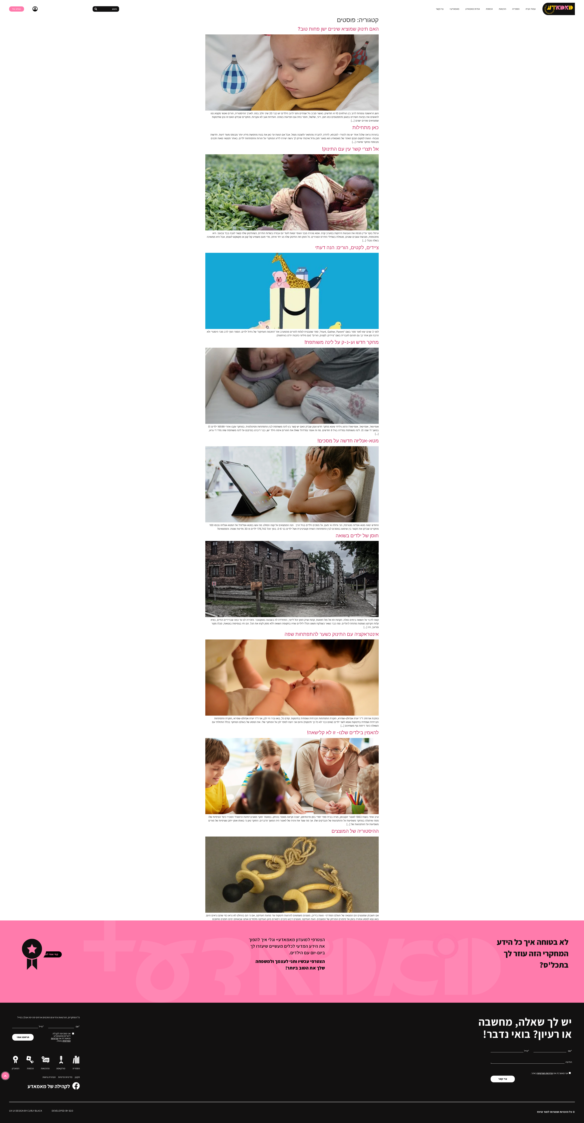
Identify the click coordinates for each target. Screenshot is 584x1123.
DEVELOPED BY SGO (62, 1110)
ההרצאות (45, 1068)
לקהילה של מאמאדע (49, 1086)
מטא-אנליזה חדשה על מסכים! (348, 441)
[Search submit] (96, 9)
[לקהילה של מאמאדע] (76, 1086)
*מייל (526, 1051)
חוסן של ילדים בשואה (357, 536)
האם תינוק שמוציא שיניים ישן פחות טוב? (338, 29)
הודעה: (568, 1062)
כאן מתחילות (365, 127)
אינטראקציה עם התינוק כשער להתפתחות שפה (332, 634)
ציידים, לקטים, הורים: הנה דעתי (347, 247)
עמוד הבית (531, 9)
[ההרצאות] (45, 1059)
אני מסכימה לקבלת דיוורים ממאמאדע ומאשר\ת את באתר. (61, 1037)
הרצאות (502, 9)
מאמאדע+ (454, 9)
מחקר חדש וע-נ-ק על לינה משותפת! (341, 342)
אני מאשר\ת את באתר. (549, 1073)
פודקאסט (60, 1068)
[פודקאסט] (61, 1059)
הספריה (516, 9)
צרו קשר (439, 9)
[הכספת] (30, 1059)
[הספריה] (76, 1059)
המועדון (15, 1068)
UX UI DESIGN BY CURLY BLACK (25, 1110)
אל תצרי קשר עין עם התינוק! (350, 149)
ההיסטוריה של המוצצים (355, 831)
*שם (570, 1051)
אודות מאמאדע (472, 9)
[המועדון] (15, 1059)
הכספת (489, 9)
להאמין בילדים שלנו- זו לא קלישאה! (343, 732)
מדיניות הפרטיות (545, 1073)
